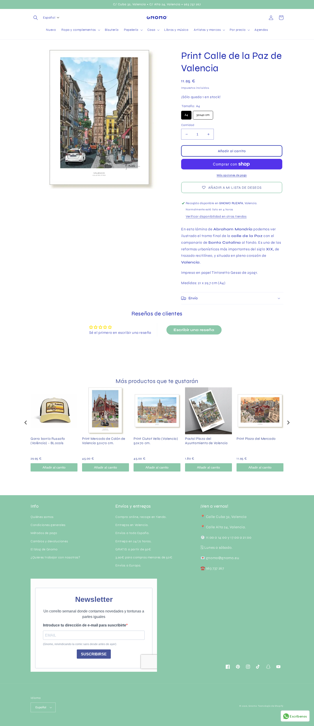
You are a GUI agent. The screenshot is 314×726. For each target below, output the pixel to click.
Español (40, 707)
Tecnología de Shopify (270, 706)
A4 (186, 114)
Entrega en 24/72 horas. (133, 541)
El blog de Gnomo (44, 549)
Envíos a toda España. (132, 533)
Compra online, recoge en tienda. (140, 517)
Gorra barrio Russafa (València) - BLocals (48, 441)
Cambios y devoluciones (49, 541)
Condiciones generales (48, 525)
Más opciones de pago (232, 175)
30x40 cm (203, 114)
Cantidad (187, 125)
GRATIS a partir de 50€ (133, 549)
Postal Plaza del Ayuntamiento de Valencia (206, 441)
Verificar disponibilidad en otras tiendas (216, 216)
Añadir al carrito (54, 467)
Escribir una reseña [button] (194, 330)
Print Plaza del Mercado (256, 439)
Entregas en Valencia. (131, 525)
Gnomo (252, 706)
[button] (36, 18)
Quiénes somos (42, 517)
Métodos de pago (44, 533)
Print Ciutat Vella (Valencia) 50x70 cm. (156, 441)
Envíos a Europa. (128, 565)
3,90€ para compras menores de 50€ (143, 557)
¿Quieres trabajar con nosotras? (55, 557)
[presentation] (26, 422)
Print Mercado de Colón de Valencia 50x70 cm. (103, 441)
